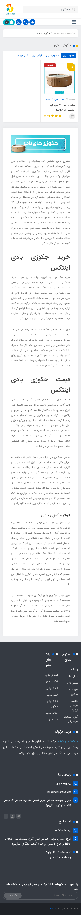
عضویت (12, 895)
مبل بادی (53, 719)
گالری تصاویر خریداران (71, 719)
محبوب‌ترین (52, 55)
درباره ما (73, 676)
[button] (32, 22)
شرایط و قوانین (73, 691)
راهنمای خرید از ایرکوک (74, 705)
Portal (53, 909)
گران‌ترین (37, 55)
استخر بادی (51, 675)
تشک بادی (52, 688)
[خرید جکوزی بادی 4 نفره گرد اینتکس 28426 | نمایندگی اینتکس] (59, 78)
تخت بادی (52, 681)
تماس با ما (72, 683)
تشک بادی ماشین (52, 703)
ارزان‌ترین (23, 55)
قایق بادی (52, 695)
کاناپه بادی (52, 713)
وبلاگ (74, 669)
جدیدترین (68, 55)
